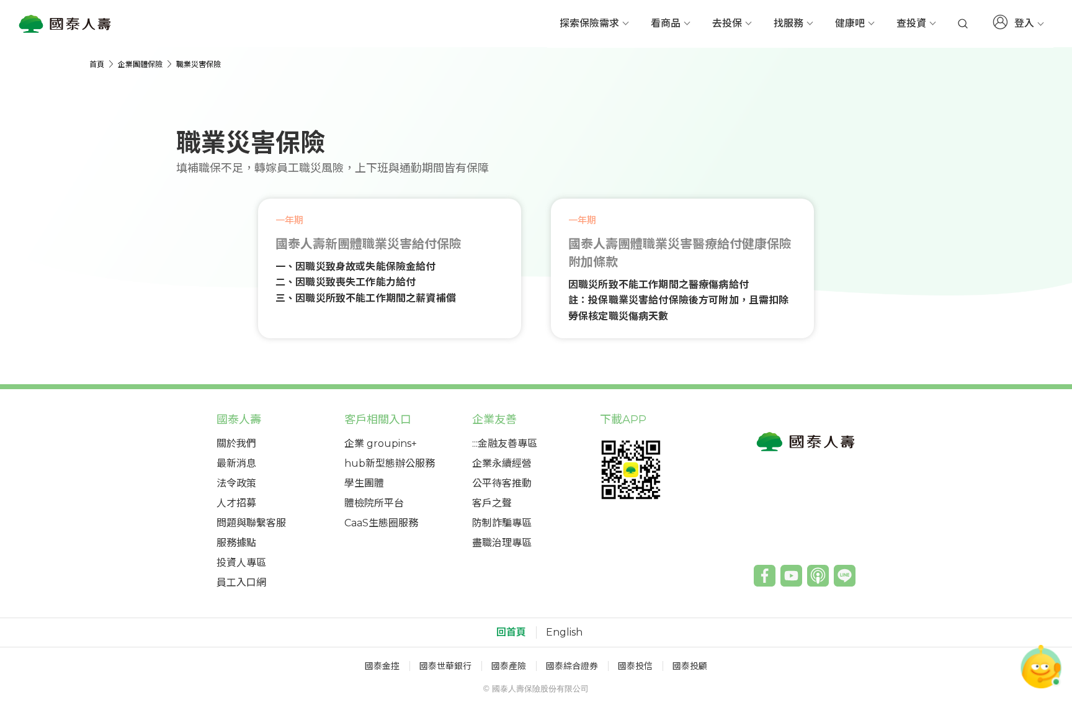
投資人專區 (241, 563)
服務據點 (236, 543)
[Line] (844, 576)
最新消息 (236, 463)
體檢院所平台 (374, 503)
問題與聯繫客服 (251, 523)
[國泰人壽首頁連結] (65, 23)
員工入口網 (241, 582)
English (564, 632)
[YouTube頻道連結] (791, 576)
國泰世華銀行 (445, 666)
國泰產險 (508, 666)
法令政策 (236, 483)
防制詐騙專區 (502, 523)
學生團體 (364, 483)
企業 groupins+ (380, 443)
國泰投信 (635, 666)
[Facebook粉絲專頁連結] (764, 576)
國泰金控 (382, 666)
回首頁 (511, 632)
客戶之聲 (492, 503)
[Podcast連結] (818, 576)
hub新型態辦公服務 (389, 463)
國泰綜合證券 (572, 666)
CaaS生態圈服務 (381, 523)
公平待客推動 (502, 483)
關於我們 (236, 443)
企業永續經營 (502, 463)
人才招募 (236, 503)
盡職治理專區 (502, 543)
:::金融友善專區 (504, 443)
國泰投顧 (689, 666)
